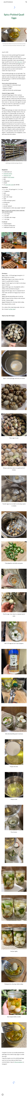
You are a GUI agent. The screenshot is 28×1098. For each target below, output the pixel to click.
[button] (1, 2)
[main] (14, 16)
